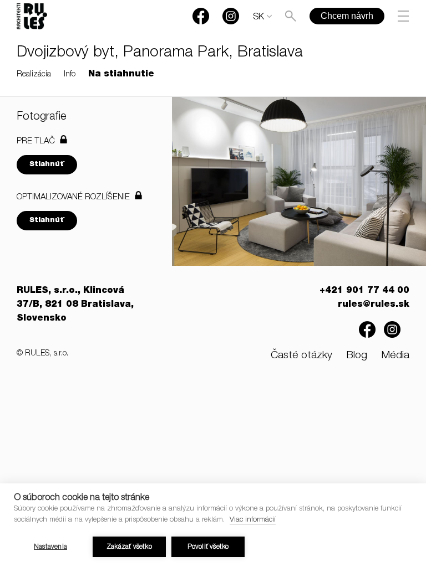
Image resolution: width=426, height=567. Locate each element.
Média (395, 355)
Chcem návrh (347, 15)
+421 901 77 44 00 (364, 291)
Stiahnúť (46, 164)
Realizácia (34, 75)
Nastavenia (50, 547)
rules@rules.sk (373, 305)
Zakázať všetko (129, 547)
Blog (356, 355)
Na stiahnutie (121, 75)
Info (69, 75)
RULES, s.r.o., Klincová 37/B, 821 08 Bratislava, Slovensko (75, 305)
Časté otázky (301, 355)
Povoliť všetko (208, 547)
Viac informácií (253, 520)
